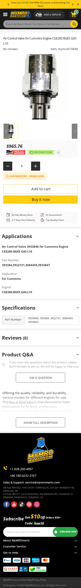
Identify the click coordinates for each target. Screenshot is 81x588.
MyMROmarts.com (13, 579)
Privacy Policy (39, 579)
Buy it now (41, 199)
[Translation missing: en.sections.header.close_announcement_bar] (78, 4)
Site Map (27, 579)
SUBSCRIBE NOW (68, 531)
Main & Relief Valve (21, 402)
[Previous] (8, 4)
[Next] (72, 4)
